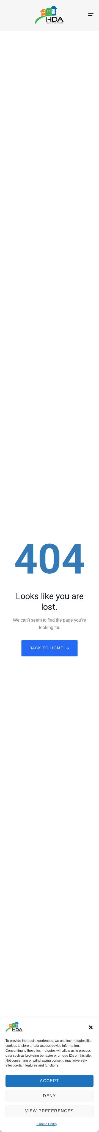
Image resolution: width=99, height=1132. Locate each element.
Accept (49, 1080)
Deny (49, 1095)
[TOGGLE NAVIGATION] (79, 15)
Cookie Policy (47, 1124)
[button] (91, 1027)
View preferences (49, 1110)
